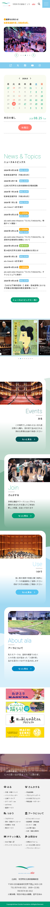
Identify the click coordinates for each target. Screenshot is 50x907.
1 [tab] (21, 55)
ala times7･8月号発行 (13, 207)
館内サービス (9, 828)
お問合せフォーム (32, 842)
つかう (10, 813)
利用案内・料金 (10, 825)
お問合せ (32, 836)
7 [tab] (30, 358)
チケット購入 (14, 836)
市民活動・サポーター (33, 801)
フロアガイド (9, 818)
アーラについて (36, 813)
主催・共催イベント (11, 792)
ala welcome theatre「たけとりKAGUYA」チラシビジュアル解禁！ (24, 273)
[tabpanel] (25, 39)
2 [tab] (23, 55)
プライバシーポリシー (33, 848)
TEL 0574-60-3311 (18, 887)
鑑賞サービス (9, 808)
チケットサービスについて (13, 845)
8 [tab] (32, 358)
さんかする (34, 787)
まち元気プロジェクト (33, 798)
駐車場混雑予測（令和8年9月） (17, 175)
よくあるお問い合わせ (33, 845)
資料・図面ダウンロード (13, 822)
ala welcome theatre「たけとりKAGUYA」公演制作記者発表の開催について (24, 238)
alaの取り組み (31, 828)
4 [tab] (27, 55)
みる (9, 787)
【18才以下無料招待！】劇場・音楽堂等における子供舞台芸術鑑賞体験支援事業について (25, 286)
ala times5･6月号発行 (13, 261)
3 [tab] (25, 55)
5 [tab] (29, 55)
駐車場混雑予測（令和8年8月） (17, 196)
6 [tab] (28, 358)
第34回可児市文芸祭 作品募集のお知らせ (21, 250)
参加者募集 (29, 792)
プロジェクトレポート (33, 795)
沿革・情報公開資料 (32, 831)
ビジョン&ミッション (33, 818)
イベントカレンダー (11, 795)
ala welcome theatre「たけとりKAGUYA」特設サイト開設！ (24, 222)
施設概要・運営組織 (32, 822)
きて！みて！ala (10, 801)
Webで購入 (8, 842)
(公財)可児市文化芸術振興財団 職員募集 (21, 185)
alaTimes (8, 804)
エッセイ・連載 (31, 825)
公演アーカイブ (10, 798)
